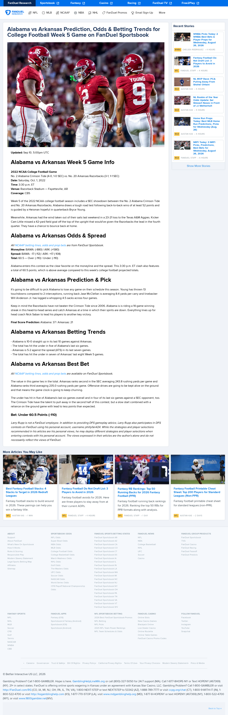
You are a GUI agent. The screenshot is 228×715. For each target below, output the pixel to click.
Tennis (10, 638)
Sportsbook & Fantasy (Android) (66, 621)
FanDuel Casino (188, 545)
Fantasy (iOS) (57, 618)
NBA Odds (56, 545)
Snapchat (185, 632)
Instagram (186, 625)
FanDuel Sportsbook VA (105, 600)
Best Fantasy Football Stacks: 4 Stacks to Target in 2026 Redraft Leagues (27, 492)
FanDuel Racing (188, 548)
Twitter (184, 621)
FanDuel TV (160, 3)
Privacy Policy (88, 663)
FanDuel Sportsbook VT (105, 604)
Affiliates (11, 565)
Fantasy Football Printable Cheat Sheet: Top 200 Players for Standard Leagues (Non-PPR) (197, 492)
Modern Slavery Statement (20, 558)
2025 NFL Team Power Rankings (109, 628)
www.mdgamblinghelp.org (119, 694)
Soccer (141, 555)
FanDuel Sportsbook (191, 538)
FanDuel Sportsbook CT (105, 551)
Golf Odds (56, 565)
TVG (183, 541)
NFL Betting (100, 621)
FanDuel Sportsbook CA (105, 545)
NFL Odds (56, 538)
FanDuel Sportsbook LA (105, 569)
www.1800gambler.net (32, 698)
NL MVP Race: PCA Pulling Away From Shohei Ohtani (204, 82)
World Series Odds (60, 583)
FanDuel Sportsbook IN (105, 565)
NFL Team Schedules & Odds (108, 632)
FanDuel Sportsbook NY (106, 586)
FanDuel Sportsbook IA (105, 558)
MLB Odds (56, 548)
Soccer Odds (57, 576)
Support (11, 538)
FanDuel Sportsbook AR (105, 538)
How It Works (13, 548)
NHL (140, 548)
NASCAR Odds (58, 579)
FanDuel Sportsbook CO (106, 548)
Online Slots (144, 618)
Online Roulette (145, 632)
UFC (140, 551)
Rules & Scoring (15, 551)
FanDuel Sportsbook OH (106, 590)
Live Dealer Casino (147, 628)
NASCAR (11, 642)
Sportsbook (47, 3)
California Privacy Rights (109, 663)
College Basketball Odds (63, 555)
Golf (9, 635)
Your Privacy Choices (150, 663)
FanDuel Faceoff (189, 551)
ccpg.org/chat (177, 690)
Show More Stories (198, 166)
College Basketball (147, 545)
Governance (42, 663)
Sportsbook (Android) (61, 628)
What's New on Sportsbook (20, 545)
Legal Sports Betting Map (19, 562)
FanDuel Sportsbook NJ (105, 583)
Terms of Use (130, 663)
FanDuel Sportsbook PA (105, 593)
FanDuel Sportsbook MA (106, 572)
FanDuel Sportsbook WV (106, 607)
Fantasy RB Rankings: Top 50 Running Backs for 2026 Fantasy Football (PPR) (139, 493)
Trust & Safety (57, 663)
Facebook (186, 618)
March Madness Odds (61, 558)
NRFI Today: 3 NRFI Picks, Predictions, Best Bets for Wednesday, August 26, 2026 (204, 148)
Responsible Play (15, 555)
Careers (30, 663)
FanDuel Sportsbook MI (105, 576)
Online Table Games (147, 635)
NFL (176, 71)
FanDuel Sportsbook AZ (105, 541)
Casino (103, 3)
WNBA (178, 50)
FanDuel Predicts (189, 555)
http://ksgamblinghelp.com (47, 694)
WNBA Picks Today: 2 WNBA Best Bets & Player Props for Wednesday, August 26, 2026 (205, 40)
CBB (9, 649)
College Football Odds (61, 551)
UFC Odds (56, 572)
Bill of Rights (73, 663)
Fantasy (76, 3)
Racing (132, 3)
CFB (9, 632)
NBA (140, 541)
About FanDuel (14, 541)
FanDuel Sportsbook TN (105, 597)
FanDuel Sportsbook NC (106, 579)
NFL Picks (99, 625)
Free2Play (188, 3)
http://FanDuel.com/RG (17, 690)
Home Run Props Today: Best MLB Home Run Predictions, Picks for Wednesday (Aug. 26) (206, 124)
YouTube (185, 628)
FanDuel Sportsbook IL (105, 562)
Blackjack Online (146, 625)
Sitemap (11, 569)
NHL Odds (56, 562)
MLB (177, 89)
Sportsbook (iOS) (59, 625)
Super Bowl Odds (59, 541)
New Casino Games (147, 621)
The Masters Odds (60, 569)
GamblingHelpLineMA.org (88, 681)
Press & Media (197, 663)
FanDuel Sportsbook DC (105, 555)
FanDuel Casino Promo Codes (152, 638)
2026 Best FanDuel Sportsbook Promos (113, 618)
